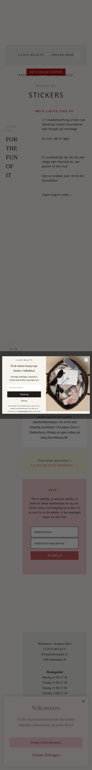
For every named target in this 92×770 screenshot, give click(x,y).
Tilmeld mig (24, 394)
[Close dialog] (86, 360)
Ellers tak (24, 400)
